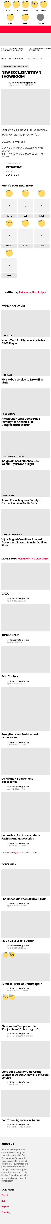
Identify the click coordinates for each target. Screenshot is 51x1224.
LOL (16, 11)
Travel (21, 456)
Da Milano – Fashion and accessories (17, 780)
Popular (5, 1207)
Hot (3, 1201)
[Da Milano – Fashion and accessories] (25, 761)
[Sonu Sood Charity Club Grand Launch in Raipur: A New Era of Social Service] (25, 1054)
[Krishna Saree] (25, 617)
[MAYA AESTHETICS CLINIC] (25, 924)
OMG (43, 11)
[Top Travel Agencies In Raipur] (25, 1103)
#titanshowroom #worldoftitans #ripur (23, 155)
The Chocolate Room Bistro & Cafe (23, 899)
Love (25, 11)
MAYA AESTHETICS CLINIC (18, 941)
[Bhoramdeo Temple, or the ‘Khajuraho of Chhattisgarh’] (25, 1009)
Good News (9, 414)
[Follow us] (41, 29)
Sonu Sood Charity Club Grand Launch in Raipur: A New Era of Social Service (25, 1075)
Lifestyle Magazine (12, 534)
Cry (10, 23)
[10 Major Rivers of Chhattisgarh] (25, 967)
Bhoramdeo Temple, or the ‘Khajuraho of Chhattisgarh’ (19, 1027)
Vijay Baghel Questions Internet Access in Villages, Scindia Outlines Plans (24, 542)
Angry (34, 11)
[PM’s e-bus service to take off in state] (25, 362)
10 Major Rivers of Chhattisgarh (21, 984)
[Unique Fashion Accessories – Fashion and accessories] (25, 812)
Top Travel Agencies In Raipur (20, 1120)
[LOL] (5, 955)
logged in (17, 852)
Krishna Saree (10, 635)
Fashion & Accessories (33, 558)
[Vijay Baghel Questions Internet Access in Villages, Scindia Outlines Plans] (25, 522)
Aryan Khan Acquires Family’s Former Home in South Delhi (21, 501)
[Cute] (12, 955)
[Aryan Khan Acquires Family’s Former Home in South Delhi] (25, 483)
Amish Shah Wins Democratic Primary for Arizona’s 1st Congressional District (20, 422)
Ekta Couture (9, 676)
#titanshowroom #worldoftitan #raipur (22, 149)
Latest (40, 23)
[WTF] (12, 997)
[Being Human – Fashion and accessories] (25, 709)
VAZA (5, 594)
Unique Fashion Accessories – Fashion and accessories (20, 837)
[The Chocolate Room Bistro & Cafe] (25, 882)
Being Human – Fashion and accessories (19, 735)
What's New (9, 495)
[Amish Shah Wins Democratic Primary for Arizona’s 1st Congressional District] (25, 402)
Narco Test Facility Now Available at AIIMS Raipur (12, 49)
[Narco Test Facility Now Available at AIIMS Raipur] (13, 39)
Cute (7, 11)
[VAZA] (25, 576)
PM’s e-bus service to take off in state (22, 381)
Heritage (7, 335)
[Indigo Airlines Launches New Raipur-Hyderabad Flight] (25, 444)
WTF (25, 23)
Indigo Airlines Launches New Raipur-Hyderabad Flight (20, 462)
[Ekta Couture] (25, 659)
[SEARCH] (47, 29)
